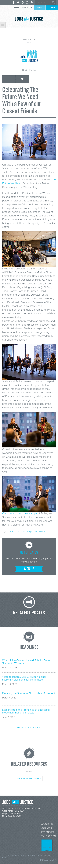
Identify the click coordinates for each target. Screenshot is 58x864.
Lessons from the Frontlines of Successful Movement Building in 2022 (26, 711)
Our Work (47, 828)
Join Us (40, 7)
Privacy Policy (48, 860)
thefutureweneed (41, 531)
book (9, 531)
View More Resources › (29, 778)
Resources (48, 832)
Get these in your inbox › (29, 727)
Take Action (48, 836)
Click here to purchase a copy (19, 513)
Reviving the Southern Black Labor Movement (28, 693)
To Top (47, 847)
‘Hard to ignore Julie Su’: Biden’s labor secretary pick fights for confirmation (24, 678)
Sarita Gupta (28, 531)
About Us (47, 824)
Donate (52, 7)
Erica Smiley (17, 531)
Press (16, 7)
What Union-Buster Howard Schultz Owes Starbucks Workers (26, 662)
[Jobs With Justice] (29, 18)
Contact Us (27, 7)
